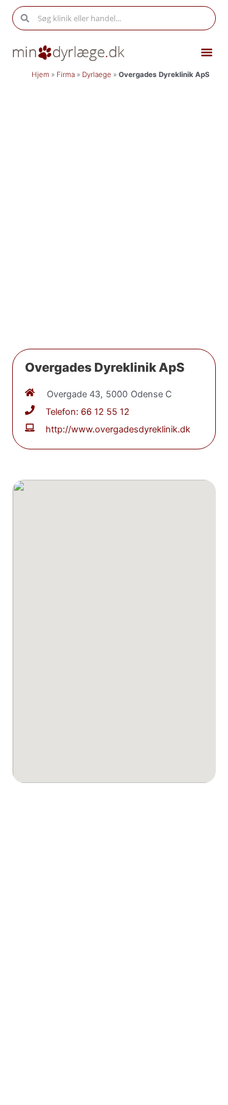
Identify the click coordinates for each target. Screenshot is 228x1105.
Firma (66, 74)
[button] (207, 52)
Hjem (40, 74)
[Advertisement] (114, 204)
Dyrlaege (96, 74)
